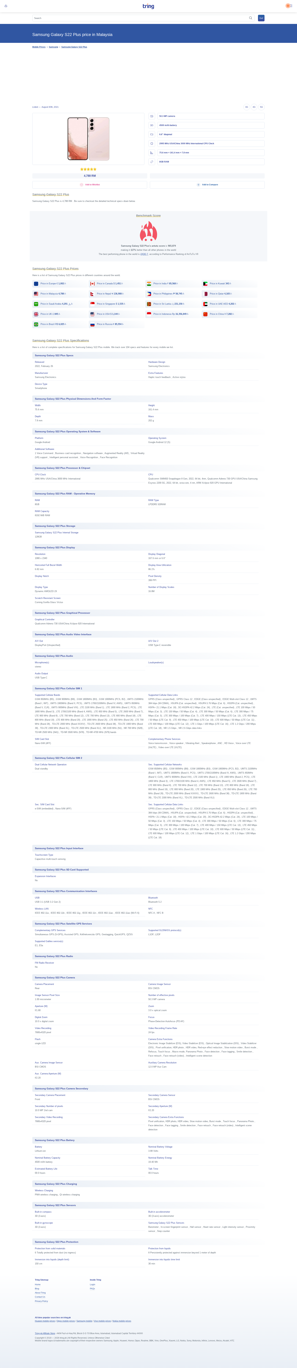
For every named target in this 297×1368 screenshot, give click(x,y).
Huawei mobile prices (45, 1321)
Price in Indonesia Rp (171, 314)
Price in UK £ (50, 314)
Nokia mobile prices (122, 1321)
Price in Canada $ (109, 283)
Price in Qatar (220, 293)
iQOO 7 (144, 254)
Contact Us (40, 1297)
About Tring (40, 1293)
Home (38, 1284)
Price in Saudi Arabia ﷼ (56, 304)
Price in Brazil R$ (53, 324)
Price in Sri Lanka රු (168, 304)
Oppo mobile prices (66, 1321)
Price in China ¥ (221, 314)
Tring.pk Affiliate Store (45, 1333)
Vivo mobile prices (102, 1321)
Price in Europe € (53, 283)
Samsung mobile (84, 1321)
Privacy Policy (41, 1301)
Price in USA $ (108, 314)
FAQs (92, 1288)
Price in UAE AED (222, 304)
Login (92, 1284)
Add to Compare (210, 184)
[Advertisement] (148, 76)
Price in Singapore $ (110, 304)
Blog (37, 1288)
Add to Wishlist (92, 184)
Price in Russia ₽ (110, 324)
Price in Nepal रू (110, 293)
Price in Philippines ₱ (168, 293)
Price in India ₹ (165, 283)
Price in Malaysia (53, 293)
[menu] (291, 6)
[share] (6, 6)
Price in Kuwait (220, 283)
